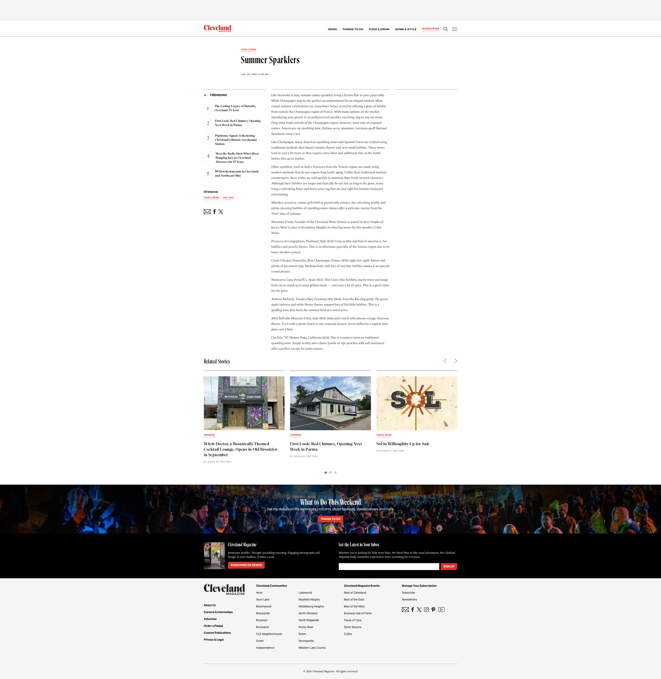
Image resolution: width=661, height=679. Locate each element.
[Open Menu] (454, 29)
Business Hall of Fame (358, 613)
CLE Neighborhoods (269, 634)
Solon (302, 634)
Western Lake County (312, 648)
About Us (210, 605)
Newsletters (409, 599)
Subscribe (430, 28)
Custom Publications (217, 633)
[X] (419, 609)
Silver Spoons (352, 627)
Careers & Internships (218, 612)
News (332, 29)
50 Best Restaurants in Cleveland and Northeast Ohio (236, 173)
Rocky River (306, 627)
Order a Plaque (213, 626)
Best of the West (354, 606)
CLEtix (348, 634)
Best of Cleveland (355, 592)
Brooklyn (261, 620)
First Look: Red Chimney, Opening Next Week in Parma (238, 123)
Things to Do (352, 29)
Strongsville (306, 641)
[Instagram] (426, 609)
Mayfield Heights (309, 599)
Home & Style (406, 29)
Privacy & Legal (214, 639)
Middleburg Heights (311, 606)
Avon (259, 592)
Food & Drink (379, 29)
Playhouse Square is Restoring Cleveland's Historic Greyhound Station (236, 140)
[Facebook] (413, 609)
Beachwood (263, 606)
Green (260, 641)
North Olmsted (308, 613)
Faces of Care (352, 620)
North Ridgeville (309, 620)
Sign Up (448, 566)
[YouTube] (441, 609)
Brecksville (263, 613)
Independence (265, 648)
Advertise (210, 619)
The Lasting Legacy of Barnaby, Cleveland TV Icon (235, 108)
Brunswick (262, 627)
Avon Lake (262, 599)
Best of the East (354, 599)
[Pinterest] (433, 609)
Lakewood (305, 592)
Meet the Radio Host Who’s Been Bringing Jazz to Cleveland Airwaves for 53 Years (237, 158)
